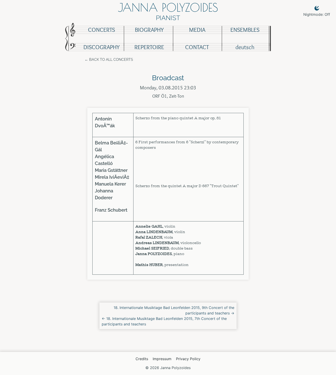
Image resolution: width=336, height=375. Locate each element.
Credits (142, 358)
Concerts (101, 29)
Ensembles (244, 29)
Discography (101, 47)
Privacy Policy (188, 358)
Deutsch (244, 47)
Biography (149, 29)
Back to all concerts (111, 59)
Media (197, 29)
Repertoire (149, 47)
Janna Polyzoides (168, 7)
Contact (197, 47)
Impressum (162, 358)
